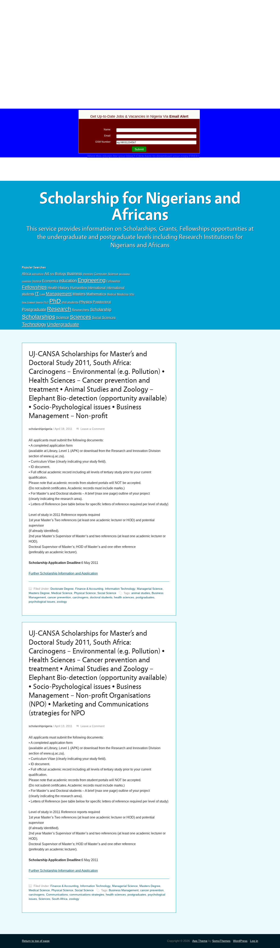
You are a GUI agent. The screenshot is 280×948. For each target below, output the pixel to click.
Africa (26, 274)
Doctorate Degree (62, 588)
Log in (254, 940)
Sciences (80, 317)
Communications (57, 894)
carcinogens (80, 597)
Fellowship (113, 281)
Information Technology (120, 588)
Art (46, 274)
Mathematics (96, 294)
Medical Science (61, 593)
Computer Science (106, 273)
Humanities (78, 287)
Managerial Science (150, 588)
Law (42, 294)
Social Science (106, 593)
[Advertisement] (140, 30)
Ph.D (46, 302)
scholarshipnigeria (40, 428)
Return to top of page (36, 940)
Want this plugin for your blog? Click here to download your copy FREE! (143, 156)
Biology (60, 273)
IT (37, 293)
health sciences (124, 597)
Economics (50, 281)
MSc (132, 294)
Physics (85, 302)
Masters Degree (39, 593)
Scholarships (38, 317)
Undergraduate (63, 324)
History (63, 288)
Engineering (92, 280)
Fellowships (34, 287)
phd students (70, 302)
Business (74, 274)
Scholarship (100, 309)
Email (107, 135)
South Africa (59, 898)
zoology (62, 601)
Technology (34, 324)
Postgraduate (34, 309)
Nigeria (39, 302)
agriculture (38, 274)
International (97, 287)
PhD (55, 301)
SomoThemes (221, 940)
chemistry (88, 274)
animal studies (140, 593)
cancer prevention (59, 597)
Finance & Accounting (89, 588)
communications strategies (86, 894)
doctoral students (101, 597)
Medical (111, 294)
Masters (79, 294)
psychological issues (42, 601)
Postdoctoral (102, 302)
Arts (52, 274)
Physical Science (85, 593)
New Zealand (28, 302)
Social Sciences (104, 317)
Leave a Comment (93, 428)
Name (107, 129)
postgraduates (145, 597)
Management (59, 293)
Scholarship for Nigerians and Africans (140, 206)
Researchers (80, 310)
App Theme (199, 940)
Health (53, 288)
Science (62, 317)
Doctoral (36, 281)
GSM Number (102, 141)
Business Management (124, 890)
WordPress (240, 940)
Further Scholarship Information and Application (63, 573)
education (68, 280)
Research (59, 309)
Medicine (123, 294)
